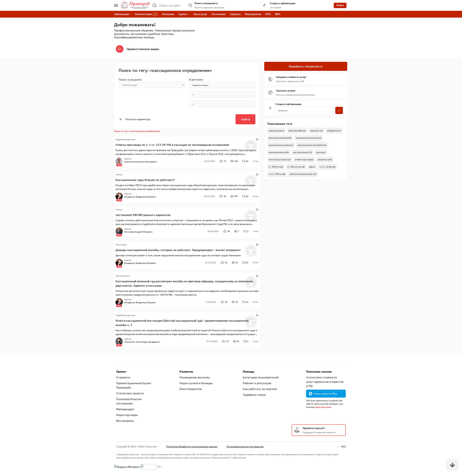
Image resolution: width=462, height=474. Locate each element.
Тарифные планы (254, 394)
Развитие (186, 371)
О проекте (123, 377)
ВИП (277, 14)
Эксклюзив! (219, 14)
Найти (245, 119)
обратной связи (323, 407)
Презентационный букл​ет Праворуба (133, 385)
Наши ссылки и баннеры (196, 383)
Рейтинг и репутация (257, 383)
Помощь (248, 371)
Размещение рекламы (195, 377)
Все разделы (125, 420)
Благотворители (191, 389)
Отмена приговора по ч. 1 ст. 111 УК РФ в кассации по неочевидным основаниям (172, 145)
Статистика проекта (130, 393)
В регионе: (196, 79)
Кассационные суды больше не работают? (145, 180)
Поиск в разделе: (130, 79)
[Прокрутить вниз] (452, 465)
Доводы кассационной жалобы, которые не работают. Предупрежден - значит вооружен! (178, 250)
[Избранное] (257, 139)
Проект (121, 371)
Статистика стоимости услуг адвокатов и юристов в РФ (324, 382)
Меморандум (125, 409)
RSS (343, 446)
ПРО (268, 14)
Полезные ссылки (319, 371)
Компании (168, 14)
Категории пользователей (260, 377)
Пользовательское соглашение (129, 401)
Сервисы (235, 14)
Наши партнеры (127, 415)
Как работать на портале (260, 389)
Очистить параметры (137, 119)
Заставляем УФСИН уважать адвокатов (143, 215)
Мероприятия (253, 14)
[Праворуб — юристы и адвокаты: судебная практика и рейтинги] (135, 5)
